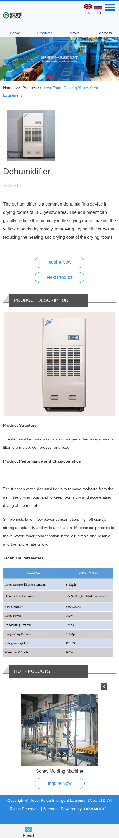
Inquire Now (59, 262)
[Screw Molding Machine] (59, 730)
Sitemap (51, 808)
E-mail (28, 835)
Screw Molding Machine (59, 771)
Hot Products (32, 671)
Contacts (104, 33)
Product (29, 87)
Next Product (59, 277)
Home (15, 33)
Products (44, 33)
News (74, 33)
